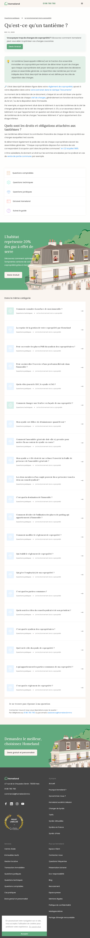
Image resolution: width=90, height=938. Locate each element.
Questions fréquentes (58, 861)
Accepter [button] (24, 934)
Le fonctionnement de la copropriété (38, 18)
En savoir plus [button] (35, 927)
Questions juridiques (11, 18)
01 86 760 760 (29, 713)
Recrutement (54, 886)
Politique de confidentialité (60, 905)
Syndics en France (56, 827)
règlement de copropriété (60, 86)
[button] (82, 3)
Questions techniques (13, 880)
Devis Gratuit (15, 46)
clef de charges (38, 97)
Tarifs (51, 815)
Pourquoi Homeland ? (57, 790)
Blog (50, 880)
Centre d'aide (10, 849)
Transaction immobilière (14, 867)
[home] (12, 3)
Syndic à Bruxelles (56, 821)
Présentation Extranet (58, 867)
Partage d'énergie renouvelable (62, 917)
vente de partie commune (19, 156)
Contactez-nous (56, 855)
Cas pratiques (10, 892)
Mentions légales (56, 899)
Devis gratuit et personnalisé (20, 752)
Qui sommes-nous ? (57, 796)
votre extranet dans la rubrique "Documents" (51, 90)
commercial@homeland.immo (17, 794)
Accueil (52, 783)
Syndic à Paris (54, 833)
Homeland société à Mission (60, 802)
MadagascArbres (56, 911)
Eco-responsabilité (56, 874)
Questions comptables (13, 886)
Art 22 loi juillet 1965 (69, 148)
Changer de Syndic (56, 808)
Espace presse (55, 892)
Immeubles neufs (11, 855)
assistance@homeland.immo (60, 713)
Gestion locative (11, 861)
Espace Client (54, 849)
